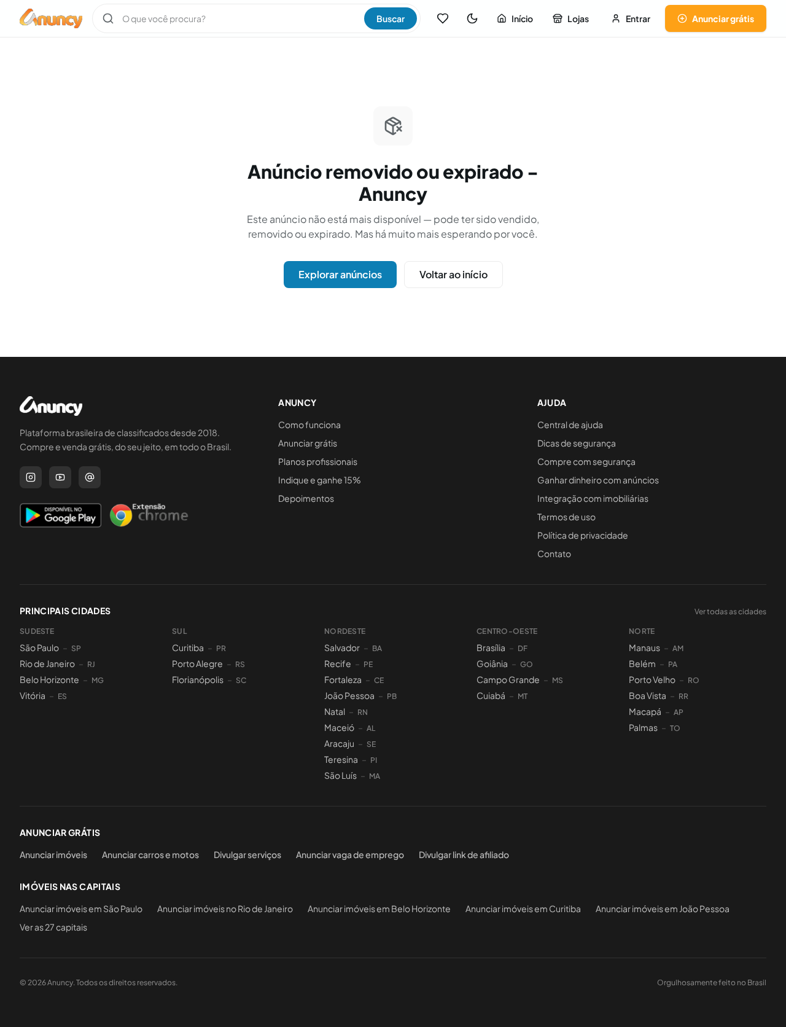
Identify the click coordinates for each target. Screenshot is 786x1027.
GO (526, 664)
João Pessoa (349, 695)
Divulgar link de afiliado (464, 854)
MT (522, 696)
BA (377, 648)
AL (371, 728)
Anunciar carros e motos (150, 854)
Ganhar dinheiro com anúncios (598, 479)
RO (693, 680)
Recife (337, 663)
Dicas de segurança (576, 442)
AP (678, 712)
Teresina (341, 759)
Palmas (643, 727)
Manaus (644, 647)
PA (672, 664)
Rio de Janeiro (47, 663)
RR (683, 696)
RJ (91, 664)
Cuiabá (491, 695)
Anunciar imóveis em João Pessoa (663, 908)
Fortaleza (343, 679)
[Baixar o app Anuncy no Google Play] (60, 515)
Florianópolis (198, 679)
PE (368, 664)
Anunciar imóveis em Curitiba (523, 908)
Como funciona (309, 424)
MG (97, 680)
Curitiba (188, 647)
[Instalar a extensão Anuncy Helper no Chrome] (149, 515)
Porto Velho (652, 679)
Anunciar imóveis (53, 854)
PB (392, 696)
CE (379, 680)
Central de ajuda (570, 424)
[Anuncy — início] (51, 18)
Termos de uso (566, 516)
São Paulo (39, 647)
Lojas (578, 18)
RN (362, 712)
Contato (554, 553)
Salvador (342, 647)
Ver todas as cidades (730, 611)
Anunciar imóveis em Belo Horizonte (379, 908)
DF (522, 648)
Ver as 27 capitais (53, 926)
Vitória (32, 695)
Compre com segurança (586, 461)
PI (373, 760)
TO (675, 728)
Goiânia (492, 663)
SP (76, 648)
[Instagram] (31, 477)
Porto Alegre (197, 663)
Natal (334, 711)
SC (241, 680)
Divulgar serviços (247, 854)
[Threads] (90, 477)
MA (374, 776)
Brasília (491, 647)
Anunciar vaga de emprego (350, 854)
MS (557, 680)
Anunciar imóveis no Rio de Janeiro (225, 908)
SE (371, 744)
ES (62, 696)
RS (240, 664)
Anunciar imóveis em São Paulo (81, 908)
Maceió (339, 727)
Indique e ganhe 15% (319, 479)
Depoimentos (306, 498)
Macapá (645, 711)
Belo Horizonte (49, 679)
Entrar (638, 18)
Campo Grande (508, 679)
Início (522, 18)
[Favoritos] (442, 18)
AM (677, 648)
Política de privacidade (582, 535)
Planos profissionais (317, 461)
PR (221, 648)
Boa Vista (647, 695)
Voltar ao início (453, 274)
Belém (642, 663)
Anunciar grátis (723, 18)
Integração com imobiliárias (592, 498)
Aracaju (339, 743)
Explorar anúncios (340, 274)
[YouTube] (60, 477)
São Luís (340, 775)
